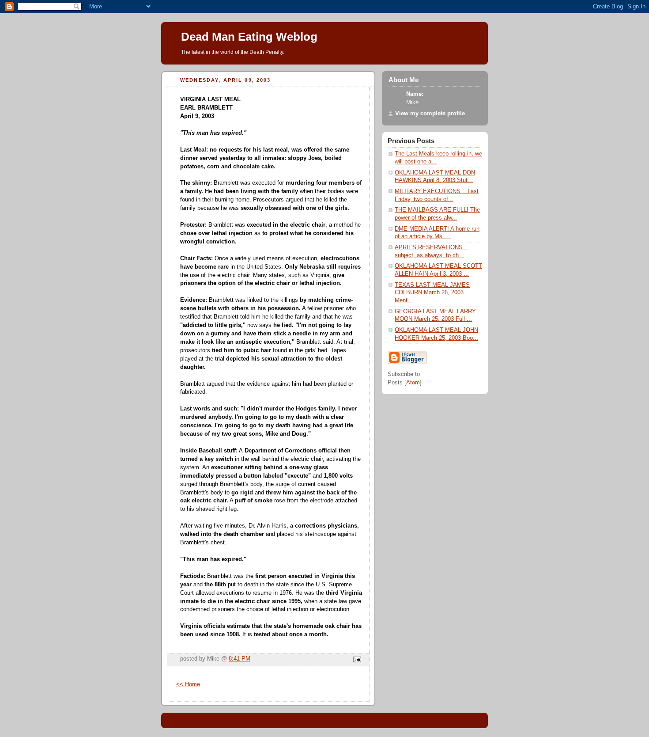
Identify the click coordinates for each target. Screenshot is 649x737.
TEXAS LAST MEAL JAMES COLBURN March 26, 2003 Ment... (432, 293)
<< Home (188, 684)
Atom (413, 383)
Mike (412, 102)
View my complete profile (430, 113)
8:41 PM (239, 659)
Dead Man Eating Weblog (249, 36)
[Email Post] (356, 660)
